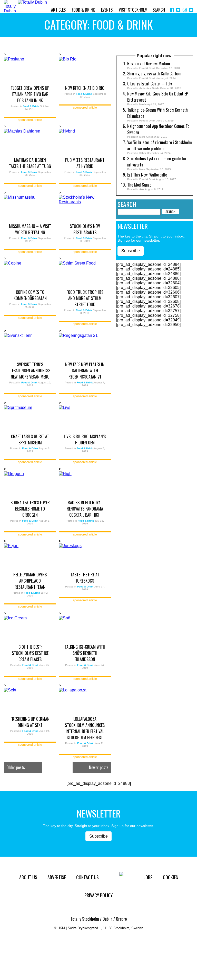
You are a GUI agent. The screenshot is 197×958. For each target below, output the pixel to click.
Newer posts (99, 767)
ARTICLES (58, 10)
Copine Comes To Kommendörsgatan (30, 295)
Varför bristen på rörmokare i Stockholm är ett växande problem (159, 145)
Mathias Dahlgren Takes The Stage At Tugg (30, 163)
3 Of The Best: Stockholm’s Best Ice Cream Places (30, 653)
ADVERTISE (56, 877)
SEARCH (159, 10)
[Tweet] (178, 10)
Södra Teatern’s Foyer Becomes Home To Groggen (30, 508)
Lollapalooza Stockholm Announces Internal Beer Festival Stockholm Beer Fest (85, 728)
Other (142, 153)
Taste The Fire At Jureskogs (85, 578)
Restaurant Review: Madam (148, 63)
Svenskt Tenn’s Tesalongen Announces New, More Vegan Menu (30, 370)
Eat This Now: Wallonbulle (147, 175)
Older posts (15, 767)
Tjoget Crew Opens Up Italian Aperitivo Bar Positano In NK (30, 94)
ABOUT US (28, 877)
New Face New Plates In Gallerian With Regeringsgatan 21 (84, 370)
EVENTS (107, 10)
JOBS (148, 877)
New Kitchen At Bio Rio (84, 88)
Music (143, 104)
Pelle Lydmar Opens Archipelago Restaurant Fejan (30, 581)
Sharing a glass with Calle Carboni (154, 74)
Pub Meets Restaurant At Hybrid (84, 163)
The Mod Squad (139, 185)
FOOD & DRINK (83, 10)
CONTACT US (87, 877)
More (142, 136)
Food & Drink (147, 68)
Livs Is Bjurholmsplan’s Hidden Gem (85, 439)
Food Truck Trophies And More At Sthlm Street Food (84, 298)
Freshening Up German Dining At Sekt (30, 722)
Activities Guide (149, 88)
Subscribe (130, 251)
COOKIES (170, 877)
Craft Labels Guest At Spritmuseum (30, 439)
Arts (141, 189)
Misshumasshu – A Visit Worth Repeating (30, 229)
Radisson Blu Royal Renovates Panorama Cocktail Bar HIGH (85, 508)
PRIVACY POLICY (98, 895)
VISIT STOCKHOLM (133, 10)
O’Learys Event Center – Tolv (149, 84)
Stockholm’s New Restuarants (85, 229)
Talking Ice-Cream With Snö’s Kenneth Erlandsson (85, 653)
